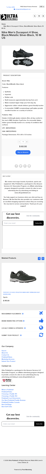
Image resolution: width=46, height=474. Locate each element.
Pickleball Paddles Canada (11, 402)
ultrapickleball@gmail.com (23, 9)
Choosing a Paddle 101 (9, 394)
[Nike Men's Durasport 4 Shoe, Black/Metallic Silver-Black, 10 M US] (23, 57)
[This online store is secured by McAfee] (7, 380)
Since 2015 (11, 7)
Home (4, 24)
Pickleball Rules (7, 392)
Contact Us (5, 355)
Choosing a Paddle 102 (9, 396)
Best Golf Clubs (7, 406)
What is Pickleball (7, 389)
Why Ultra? (6, 176)
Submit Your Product (8, 361)
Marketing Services (8, 359)
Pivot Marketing (27, 469)
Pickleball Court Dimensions (11, 398)
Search (4, 351)
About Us (5, 353)
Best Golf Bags (7, 404)
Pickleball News (7, 357)
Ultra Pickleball (13, 460)
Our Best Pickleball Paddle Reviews (14, 400)
